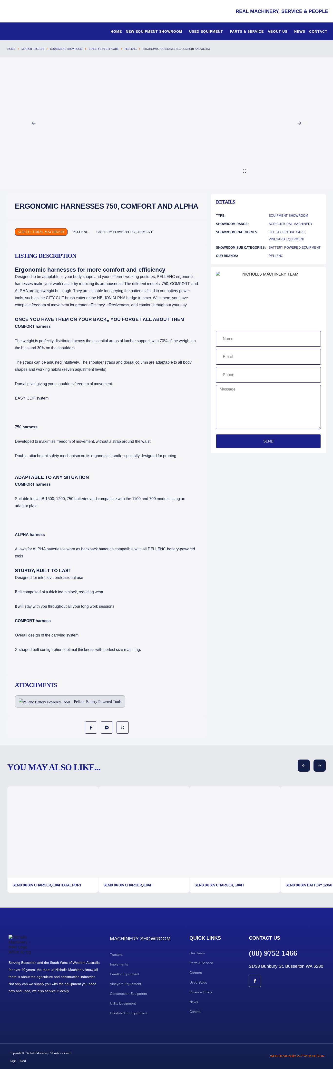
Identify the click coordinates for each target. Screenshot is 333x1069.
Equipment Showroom (66, 48)
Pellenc (131, 48)
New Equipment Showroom (154, 31)
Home (116, 31)
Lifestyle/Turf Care (103, 48)
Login (13, 1061)
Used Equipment (206, 31)
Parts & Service (247, 31)
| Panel (22, 1061)
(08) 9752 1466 (273, 953)
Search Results (32, 48)
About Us (277, 31)
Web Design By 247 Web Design (297, 1056)
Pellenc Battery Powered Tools (97, 701)
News (299, 31)
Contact (318, 31)
